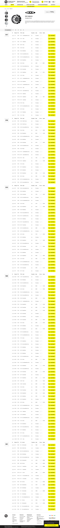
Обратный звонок (35, 1)
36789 (13, 72)
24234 (13, 41)
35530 (13, 469)
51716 (13, 328)
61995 (13, 319)
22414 (13, 402)
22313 (13, 411)
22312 (13, 414)
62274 (13, 304)
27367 (13, 264)
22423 (13, 136)
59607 (13, 215)
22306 (13, 396)
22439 (13, 38)
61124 (13, 316)
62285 (13, 298)
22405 (13, 133)
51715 (13, 325)
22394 (13, 176)
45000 (13, 148)
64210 (13, 142)
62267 (13, 307)
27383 (13, 234)
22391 (13, 130)
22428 (13, 203)
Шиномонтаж (20, 4)
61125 (13, 484)
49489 (13, 276)
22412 (13, 255)
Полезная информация (42, 4)
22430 (13, 261)
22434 (13, 377)
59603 (13, 145)
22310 (13, 350)
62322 (13, 194)
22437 (13, 87)
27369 (13, 368)
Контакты (53, 4)
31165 (13, 154)
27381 (13, 237)
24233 (13, 405)
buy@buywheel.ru (39, 523)
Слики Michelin (14, 519)
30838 (13, 81)
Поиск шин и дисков (30, 6)
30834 (13, 243)
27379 (13, 347)
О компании (21, 518)
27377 (13, 506)
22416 (13, 359)
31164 (13, 218)
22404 (13, 35)
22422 (13, 115)
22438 (13, 365)
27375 (13, 426)
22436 (13, 75)
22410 (13, 200)
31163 (13, 454)
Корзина (46, 1)
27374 (13, 457)
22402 (13, 47)
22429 (13, 423)
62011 (13, 371)
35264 (13, 212)
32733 (13, 151)
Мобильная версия (15, 523)
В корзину (52, 35)
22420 (13, 44)
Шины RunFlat (14, 517)
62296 (13, 246)
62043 (13, 267)
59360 (13, 249)
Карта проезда (39, 520)
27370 (13, 182)
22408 (13, 179)
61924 (13, 481)
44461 (13, 191)
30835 (13, 96)
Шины (6, 4)
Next (6, 26)
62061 (13, 478)
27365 (13, 460)
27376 (13, 90)
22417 (13, 301)
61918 (13, 310)
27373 (13, 66)
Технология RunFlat (30, 518)
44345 (13, 475)
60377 (13, 509)
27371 (13, 295)
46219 (13, 472)
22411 (13, 417)
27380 (13, 93)
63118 (13, 69)
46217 (13, 463)
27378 (13, 209)
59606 (13, 356)
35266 (13, 139)
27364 (13, 206)
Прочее (28, 521)
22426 (13, 503)
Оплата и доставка (30, 4)
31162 (13, 127)
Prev (6, 10)
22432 (13, 362)
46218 (13, 188)
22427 (13, 420)
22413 (13, 258)
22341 (13, 252)
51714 (13, 322)
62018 (13, 374)
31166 (13, 466)
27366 (13, 240)
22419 (13, 84)
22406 (13, 157)
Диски (12, 4)
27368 (13, 408)
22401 (13, 78)
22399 (13, 399)
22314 (13, 353)
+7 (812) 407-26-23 (35, 2)
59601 (13, 197)
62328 (13, 99)
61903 (13, 313)
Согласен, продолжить (51, 525)
